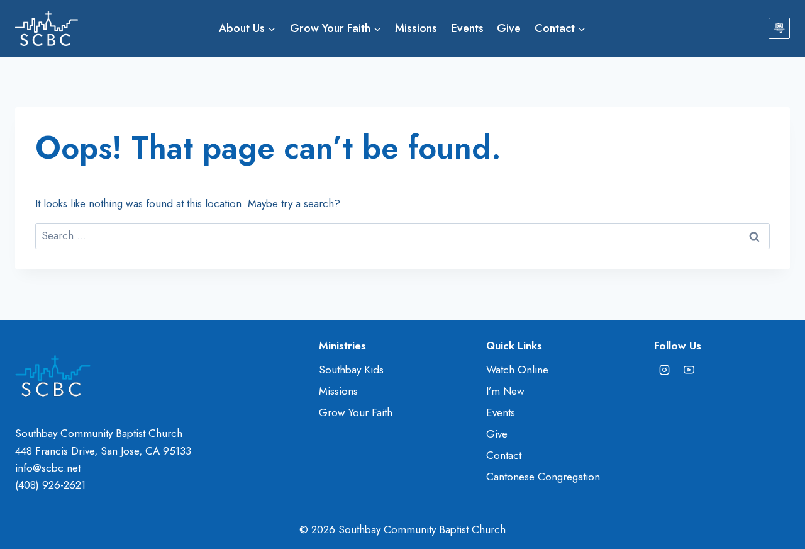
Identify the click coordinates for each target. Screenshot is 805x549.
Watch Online (517, 369)
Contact (503, 455)
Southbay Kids (351, 369)
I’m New (505, 391)
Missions (416, 28)
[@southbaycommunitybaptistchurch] (689, 370)
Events (467, 28)
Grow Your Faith (355, 412)
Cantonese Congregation (543, 476)
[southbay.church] (664, 370)
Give (509, 28)
